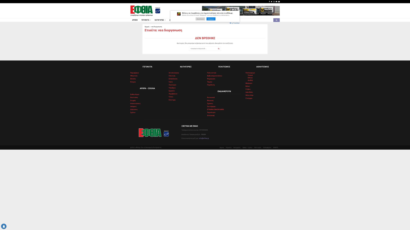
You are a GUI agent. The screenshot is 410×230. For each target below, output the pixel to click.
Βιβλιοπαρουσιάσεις (214, 76)
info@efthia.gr (204, 138)
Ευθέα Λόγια (134, 94)
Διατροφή (211, 115)
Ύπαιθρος (172, 88)
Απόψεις (133, 106)
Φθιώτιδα (133, 76)
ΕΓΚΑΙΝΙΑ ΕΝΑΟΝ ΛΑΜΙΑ (215, 109)
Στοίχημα (249, 98)
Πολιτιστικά (211, 73)
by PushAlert (235, 23)
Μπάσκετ (249, 83)
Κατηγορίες (159, 20)
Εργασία (172, 91)
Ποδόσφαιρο (250, 73)
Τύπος (171, 97)
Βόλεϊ (248, 86)
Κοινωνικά (211, 97)
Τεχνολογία (211, 112)
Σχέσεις (210, 103)
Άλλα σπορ (249, 95)
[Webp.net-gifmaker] (241, 11)
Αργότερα (200, 19)
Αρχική (135, 20)
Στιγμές (133, 100)
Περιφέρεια (134, 73)
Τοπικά (250, 75)
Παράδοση (211, 85)
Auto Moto (249, 92)
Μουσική (210, 100)
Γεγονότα (145, 20)
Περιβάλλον (173, 94)
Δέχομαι (211, 19)
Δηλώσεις (134, 109)
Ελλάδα (133, 79)
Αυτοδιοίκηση (174, 73)
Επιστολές (134, 97)
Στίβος (248, 89)
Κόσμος (133, 82)
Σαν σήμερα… (211, 106)
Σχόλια (132, 112)
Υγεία (171, 82)
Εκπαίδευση (173, 79)
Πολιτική (172, 76)
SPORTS (275, 147)
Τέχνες (209, 82)
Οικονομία (172, 85)
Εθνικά (250, 78)
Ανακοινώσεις (135, 103)
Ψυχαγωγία (211, 79)
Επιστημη (172, 100)
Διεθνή (250, 80)
